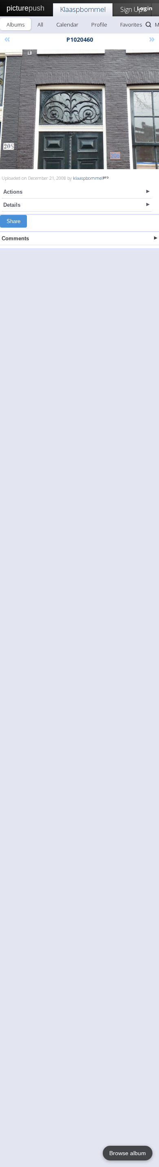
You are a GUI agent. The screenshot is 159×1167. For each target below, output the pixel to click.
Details (11, 205)
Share (13, 221)
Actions (12, 192)
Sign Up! (132, 9)
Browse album (127, 1153)
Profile (99, 24)
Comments (15, 238)
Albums (15, 24)
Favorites (131, 24)
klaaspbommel (88, 178)
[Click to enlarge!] (79, 109)
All (40, 24)
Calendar (67, 24)
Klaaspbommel (83, 9)
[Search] (148, 24)
